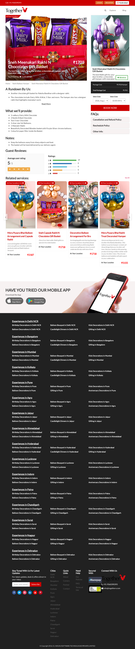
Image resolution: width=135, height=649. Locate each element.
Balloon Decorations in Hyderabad (26, 452)
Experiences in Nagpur (23, 535)
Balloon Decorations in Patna (24, 498)
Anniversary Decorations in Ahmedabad (105, 436)
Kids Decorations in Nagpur (100, 539)
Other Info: (98, 131)
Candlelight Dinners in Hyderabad (64, 452)
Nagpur (53, 632)
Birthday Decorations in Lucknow (26, 463)
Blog (124, 10)
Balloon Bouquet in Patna (60, 493)
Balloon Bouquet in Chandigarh (63, 509)
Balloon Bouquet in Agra (60, 402)
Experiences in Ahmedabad (26, 428)
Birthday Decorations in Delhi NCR (26, 325)
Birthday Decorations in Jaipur (24, 417)
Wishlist (122, 77)
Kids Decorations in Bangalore (101, 340)
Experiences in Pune (22, 382)
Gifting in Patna (56, 498)
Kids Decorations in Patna (99, 493)
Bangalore (54, 581)
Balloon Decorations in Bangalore (26, 345)
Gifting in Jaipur (95, 421)
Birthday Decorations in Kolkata (25, 371)
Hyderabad (54, 609)
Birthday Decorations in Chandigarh (27, 509)
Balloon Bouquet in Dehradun (62, 555)
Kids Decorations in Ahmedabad (102, 432)
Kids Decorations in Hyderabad (101, 447)
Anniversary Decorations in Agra (102, 406)
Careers (66, 581)
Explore (113, 10)
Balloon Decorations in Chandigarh (26, 513)
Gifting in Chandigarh (59, 513)
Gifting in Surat (56, 528)
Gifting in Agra (56, 406)
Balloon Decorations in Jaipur (24, 421)
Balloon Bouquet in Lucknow (62, 463)
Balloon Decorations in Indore (24, 482)
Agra (52, 597)
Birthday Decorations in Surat (24, 524)
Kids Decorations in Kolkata (100, 371)
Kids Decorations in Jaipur (99, 417)
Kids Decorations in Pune (99, 386)
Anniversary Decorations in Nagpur (103, 543)
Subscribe (36, 584)
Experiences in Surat (22, 520)
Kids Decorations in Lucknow (101, 463)
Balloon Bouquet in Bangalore (62, 340)
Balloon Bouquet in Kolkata (61, 371)
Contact (66, 589)
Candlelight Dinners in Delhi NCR (64, 329)
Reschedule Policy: (101, 125)
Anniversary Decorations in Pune (102, 390)
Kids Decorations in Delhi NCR (101, 325)
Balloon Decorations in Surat (24, 528)
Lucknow (54, 612)
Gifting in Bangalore (97, 345)
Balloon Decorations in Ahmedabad (26, 436)
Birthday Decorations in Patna (24, 493)
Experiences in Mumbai (24, 351)
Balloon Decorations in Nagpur (25, 543)
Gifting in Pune (56, 390)
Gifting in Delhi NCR (97, 329)
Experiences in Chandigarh (25, 504)
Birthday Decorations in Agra (24, 402)
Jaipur (53, 601)
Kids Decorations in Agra (99, 402)
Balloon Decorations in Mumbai (25, 360)
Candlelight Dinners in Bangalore (64, 345)
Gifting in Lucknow (58, 467)
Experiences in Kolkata (23, 367)
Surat (52, 628)
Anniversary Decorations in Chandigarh (105, 513)
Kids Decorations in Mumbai (100, 356)
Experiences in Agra (22, 397)
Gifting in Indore (57, 482)
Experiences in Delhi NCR (25, 321)
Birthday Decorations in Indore (25, 478)
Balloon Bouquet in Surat (60, 524)
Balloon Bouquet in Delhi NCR (62, 325)
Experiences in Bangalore (25, 336)
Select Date (97, 97)
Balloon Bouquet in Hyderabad (63, 447)
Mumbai (53, 585)
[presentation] (6, 217)
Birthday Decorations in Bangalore (26, 340)
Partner (66, 585)
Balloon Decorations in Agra (23, 406)
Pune (52, 593)
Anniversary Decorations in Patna (102, 498)
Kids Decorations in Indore (100, 478)
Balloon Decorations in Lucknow (25, 467)
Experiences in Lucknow (24, 458)
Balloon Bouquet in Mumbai (61, 356)
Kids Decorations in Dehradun (101, 555)
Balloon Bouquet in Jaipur (61, 417)
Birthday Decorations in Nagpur (25, 539)
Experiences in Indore (23, 474)
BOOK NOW (110, 107)
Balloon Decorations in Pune (24, 390)
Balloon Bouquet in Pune (60, 386)
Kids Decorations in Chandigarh (102, 509)
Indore (53, 616)
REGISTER (109, 3)
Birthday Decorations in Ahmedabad (27, 432)
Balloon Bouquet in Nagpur (61, 539)
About (65, 577)
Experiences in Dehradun (25, 550)
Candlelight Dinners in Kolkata (63, 375)
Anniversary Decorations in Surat (102, 528)
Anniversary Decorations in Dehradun (104, 559)
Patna (52, 620)
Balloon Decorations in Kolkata (25, 375)
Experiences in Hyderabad (25, 443)
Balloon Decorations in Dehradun (26, 559)
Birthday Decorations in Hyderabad (26, 447)
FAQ (77, 583)
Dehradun (54, 636)
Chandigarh (55, 624)
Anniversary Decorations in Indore (103, 482)
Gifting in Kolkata (96, 375)
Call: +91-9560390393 (13, 3)
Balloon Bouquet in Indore (61, 478)
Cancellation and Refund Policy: (107, 119)
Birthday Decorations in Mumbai (25, 356)
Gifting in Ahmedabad (59, 436)
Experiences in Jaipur (23, 413)
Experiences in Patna (22, 489)
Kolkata (53, 589)
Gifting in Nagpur (57, 543)
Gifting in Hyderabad (97, 452)
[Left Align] (10, 169)
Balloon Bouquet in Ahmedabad (63, 432)
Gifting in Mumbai (96, 360)
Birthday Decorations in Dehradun (26, 555)
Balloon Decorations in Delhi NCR (26, 329)
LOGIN (99, 3)
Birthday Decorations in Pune (24, 386)
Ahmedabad (55, 605)
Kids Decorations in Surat (99, 524)
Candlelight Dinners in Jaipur (62, 421)
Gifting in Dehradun (58, 559)
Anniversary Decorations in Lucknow (104, 467)
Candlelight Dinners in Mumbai (63, 360)
